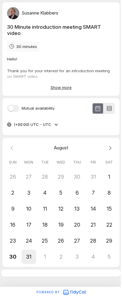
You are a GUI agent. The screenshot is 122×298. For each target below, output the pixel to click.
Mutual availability (38, 108)
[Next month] (109, 148)
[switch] (13, 108)
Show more (61, 87)
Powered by (48, 292)
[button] (29, 257)
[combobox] (14, 125)
